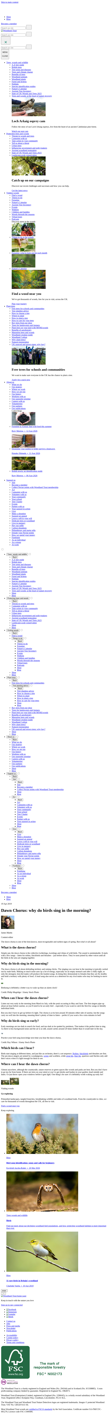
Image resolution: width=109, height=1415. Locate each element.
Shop (8, 17)
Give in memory (18, 523)
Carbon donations (19, 528)
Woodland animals (19, 77)
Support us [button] (10, 480)
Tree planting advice (20, 311)
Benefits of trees (18, 74)
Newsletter (10, 1328)
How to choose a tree (21, 313)
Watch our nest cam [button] (20, 131)
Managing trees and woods (23, 332)
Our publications (19, 408)
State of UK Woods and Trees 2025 (27, 93)
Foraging (15, 200)
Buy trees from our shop (22, 323)
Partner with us (18, 506)
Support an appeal (19, 516)
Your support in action (21, 509)
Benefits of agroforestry (22, 330)
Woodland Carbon (19, 337)
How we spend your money (23, 535)
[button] (17, 554)
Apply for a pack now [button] (21, 380)
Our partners (17, 406)
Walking (15, 209)
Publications (11, 1331)
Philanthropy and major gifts (23, 530)
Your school (17, 499)
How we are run (18, 392)
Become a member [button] (9, 24)
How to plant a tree (20, 318)
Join (13, 482)
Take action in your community (25, 141)
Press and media (13, 1326)
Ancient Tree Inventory (21, 91)
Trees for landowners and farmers (26, 325)
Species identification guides (23, 86)
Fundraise (16, 537)
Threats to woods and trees (23, 136)
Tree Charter (17, 502)
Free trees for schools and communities (28, 308)
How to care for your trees (23, 320)
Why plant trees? (19, 340)
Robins (76, 1053)
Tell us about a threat (20, 143)
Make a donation (19, 513)
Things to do (17, 198)
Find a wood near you (10, 1106)
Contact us (10, 1321)
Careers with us (18, 401)
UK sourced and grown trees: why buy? (28, 344)
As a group (16, 542)
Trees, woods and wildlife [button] (17, 62)
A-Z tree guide (18, 65)
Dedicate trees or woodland (23, 521)
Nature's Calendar (19, 89)
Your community (19, 497)
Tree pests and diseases (21, 70)
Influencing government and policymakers (29, 148)
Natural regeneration (20, 342)
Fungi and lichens (19, 81)
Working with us (19, 396)
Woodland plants (19, 79)
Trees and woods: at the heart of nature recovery (32, 96)
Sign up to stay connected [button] (12, 1305)
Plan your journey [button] (19, 304)
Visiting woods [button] (12, 193)
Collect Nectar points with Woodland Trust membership (35, 487)
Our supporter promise (21, 399)
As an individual (19, 540)
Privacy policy (12, 1340)
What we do (17, 384)
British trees (17, 67)
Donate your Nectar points (23, 533)
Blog (8, 19)
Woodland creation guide (22, 335)
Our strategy (17, 387)
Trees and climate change (22, 72)
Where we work (18, 389)
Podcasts (15, 219)
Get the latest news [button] (20, 190)
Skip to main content (9, 2)
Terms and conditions (15, 1342)
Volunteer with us (19, 494)
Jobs (8, 1323)
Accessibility (11, 1335)
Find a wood (17, 195)
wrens (46, 1056)
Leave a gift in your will (22, 518)
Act (13, 490)
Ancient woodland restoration (24, 150)
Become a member (19, 485)
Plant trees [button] (10, 306)
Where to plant (18, 316)
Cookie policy (12, 1338)
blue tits (77, 1056)
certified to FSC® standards (40, 1409)
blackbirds (84, 1053)
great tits (69, 1056)
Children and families (21, 212)
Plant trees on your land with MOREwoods (30, 328)
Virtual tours (17, 217)
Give (14, 511)
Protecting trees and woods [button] (17, 134)
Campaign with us (19, 138)
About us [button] (10, 382)
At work (15, 545)
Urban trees (16, 145)
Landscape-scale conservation (24, 155)
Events (14, 207)
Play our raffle (18, 525)
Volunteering (17, 404)
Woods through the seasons (23, 214)
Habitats (15, 84)
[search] (29, 27)
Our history (16, 394)
